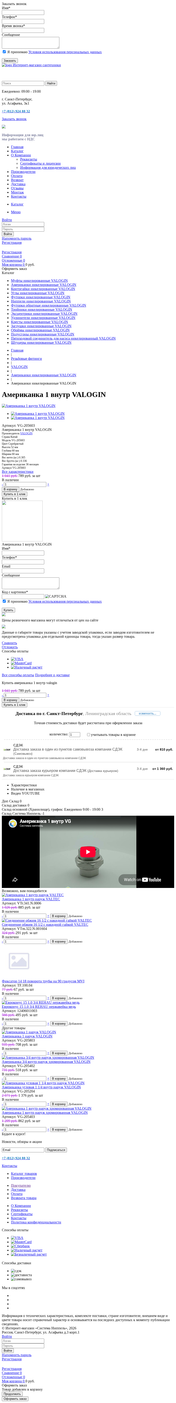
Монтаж (17, 192)
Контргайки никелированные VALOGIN (43, 289)
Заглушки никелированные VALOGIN (41, 326)
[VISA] (17, 659)
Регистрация (12, 242)
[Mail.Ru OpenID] (11, 247)
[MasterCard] (21, 663)
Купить (8, 610)
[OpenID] (30, 247)
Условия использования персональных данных (65, 52)
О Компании (21, 155)
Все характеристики (17, 472)
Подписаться (56, 1150)
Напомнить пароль (16, 238)
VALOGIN (26, 433)
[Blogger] (23, 247)
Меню (16, 212)
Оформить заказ (15, 1398)
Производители (23, 172)
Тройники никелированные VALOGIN (41, 309)
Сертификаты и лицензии (40, 163)
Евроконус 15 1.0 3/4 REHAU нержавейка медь (39, 1007)
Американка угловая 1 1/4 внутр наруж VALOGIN (41, 1087)
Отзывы (17, 188)
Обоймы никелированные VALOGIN (40, 330)
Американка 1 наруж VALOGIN (27, 1036)
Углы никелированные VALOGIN (37, 293)
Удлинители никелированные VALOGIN (43, 318)
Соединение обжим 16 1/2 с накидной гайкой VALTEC (45, 924)
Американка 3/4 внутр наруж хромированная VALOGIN (46, 1062)
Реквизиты (28, 159)
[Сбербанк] (20, 1246)
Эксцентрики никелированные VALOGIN (44, 314)
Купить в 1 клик (14, 494)
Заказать (10, 60)
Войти (8, 234)
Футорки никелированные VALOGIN (40, 297)
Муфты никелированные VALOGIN (39, 281)
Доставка (18, 184)
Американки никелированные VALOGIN (43, 285)
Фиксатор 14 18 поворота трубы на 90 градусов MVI (43, 981)
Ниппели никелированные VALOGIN (41, 301)
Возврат (17, 180)
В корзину (10, 489)
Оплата (16, 176)
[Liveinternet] (17, 247)
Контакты (18, 196)
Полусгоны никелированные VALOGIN (42, 334)
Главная (17, 147)
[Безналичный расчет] (29, 1254)
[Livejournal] (4, 247)
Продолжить (12, 1394)
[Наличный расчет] (26, 667)
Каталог (17, 151)
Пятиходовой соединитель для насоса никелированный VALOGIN (63, 338)
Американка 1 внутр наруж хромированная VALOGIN (45, 1113)
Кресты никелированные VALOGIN (39, 322)
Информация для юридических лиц (48, 167)
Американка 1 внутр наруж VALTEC (31, 899)
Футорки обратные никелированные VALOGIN (48, 305)
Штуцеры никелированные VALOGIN (41, 342)
